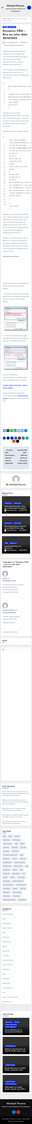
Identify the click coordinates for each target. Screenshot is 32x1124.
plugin (5, 877)
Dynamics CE (7, 866)
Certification (6, 923)
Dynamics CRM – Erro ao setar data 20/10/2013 (15, 35)
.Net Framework (7, 914)
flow (26, 866)
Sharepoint (6, 896)
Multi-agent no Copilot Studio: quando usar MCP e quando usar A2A (15, 1089)
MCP (21, 870)
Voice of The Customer (10, 997)
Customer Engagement (10, 855)
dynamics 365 (7, 862)
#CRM (6, 45)
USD (3, 992)
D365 (21, 855)
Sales (4, 974)
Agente (17, 836)
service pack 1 (17, 892)
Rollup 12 (22, 888)
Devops (15, 858)
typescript (16, 896)
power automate (18, 881)
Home (4, 18)
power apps (21, 877)
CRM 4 (22, 843)
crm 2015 (23, 847)
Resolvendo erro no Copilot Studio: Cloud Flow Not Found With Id (15, 1070)
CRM (8, 18)
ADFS (10, 836)
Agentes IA (6, 840)
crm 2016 (6, 851)
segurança (6, 892)
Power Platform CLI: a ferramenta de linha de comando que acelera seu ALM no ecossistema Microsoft (15, 793)
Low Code (5, 955)
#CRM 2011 (11, 45)
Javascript (11, 27)
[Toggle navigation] (2, 8)
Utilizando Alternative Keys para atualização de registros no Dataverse (15, 508)
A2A (4, 836)
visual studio (22, 899)
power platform (21, 884)
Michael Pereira (15, 6)
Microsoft (6, 873)
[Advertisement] (16, 271)
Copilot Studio (7, 843)
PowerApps (6, 969)
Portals (12, 877)
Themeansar (19, 1121)
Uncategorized (7, 988)
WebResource (6, 1002)
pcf (23, 873)
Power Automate (8, 960)
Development (6, 942)
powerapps (6, 881)
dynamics (23, 858)
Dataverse (8, 503)
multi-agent (15, 873)
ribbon (15, 888)
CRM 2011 (6, 847)
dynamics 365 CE (20, 862)
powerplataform (8, 884)
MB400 (15, 870)
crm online (15, 851)
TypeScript (6, 983)
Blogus (10, 1121)
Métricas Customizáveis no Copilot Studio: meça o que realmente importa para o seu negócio (15, 802)
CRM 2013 (14, 847)
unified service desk (9, 899)
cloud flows (16, 840)
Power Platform (7, 965)
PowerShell (6, 888)
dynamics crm (18, 866)
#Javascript (20, 45)
